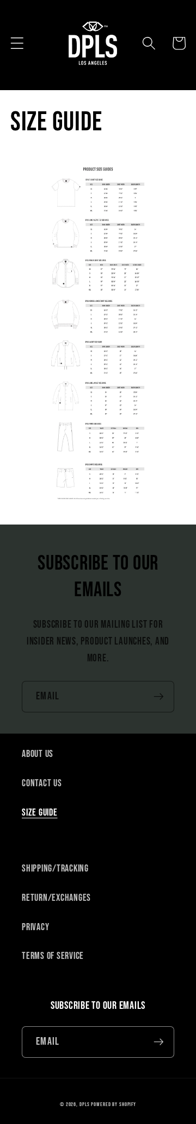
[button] (17, 43)
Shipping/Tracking (55, 868)
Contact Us (42, 783)
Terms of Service (53, 956)
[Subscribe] (159, 696)
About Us (37, 754)
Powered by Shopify (113, 1104)
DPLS (84, 1104)
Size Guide (40, 812)
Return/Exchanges (56, 898)
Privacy (35, 927)
